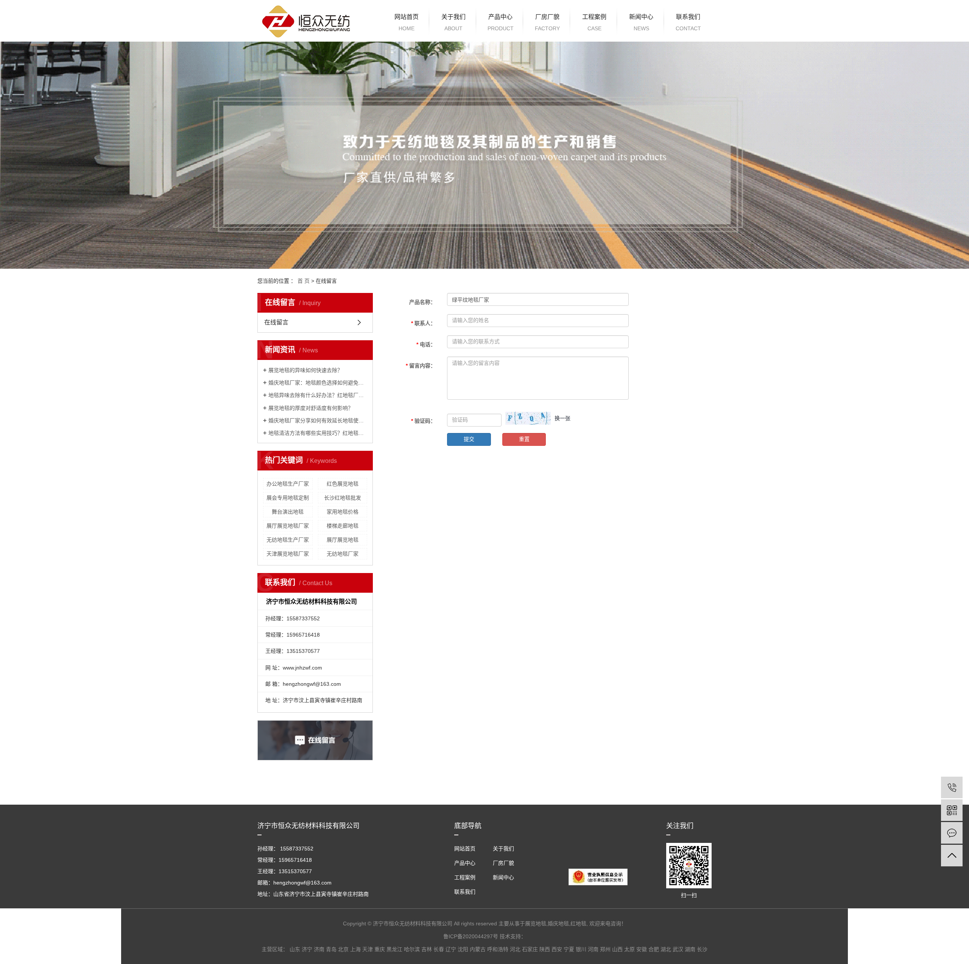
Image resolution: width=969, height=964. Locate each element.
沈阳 (463, 949)
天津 (367, 949)
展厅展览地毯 (342, 540)
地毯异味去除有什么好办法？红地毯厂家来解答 (317, 395)
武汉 (678, 949)
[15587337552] (952, 787)
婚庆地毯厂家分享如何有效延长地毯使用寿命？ (317, 420)
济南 (319, 949)
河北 (515, 949)
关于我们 (453, 22)
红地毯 (578, 923)
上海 (355, 949)
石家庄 (530, 949)
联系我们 (688, 22)
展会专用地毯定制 (287, 498)
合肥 (653, 949)
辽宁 (451, 949)
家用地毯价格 (342, 512)
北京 (343, 949)
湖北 (666, 949)
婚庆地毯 (558, 923)
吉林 (426, 949)
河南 (593, 949)
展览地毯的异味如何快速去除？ (305, 370)
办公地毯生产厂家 (287, 484)
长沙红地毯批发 (342, 498)
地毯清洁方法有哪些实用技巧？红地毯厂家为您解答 (317, 433)
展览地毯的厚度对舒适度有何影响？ (310, 408)
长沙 (702, 949)
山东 (295, 949)
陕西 (544, 949)
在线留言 (276, 322)
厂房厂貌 (547, 22)
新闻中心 (641, 22)
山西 (617, 949)
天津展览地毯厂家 (287, 554)
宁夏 (569, 949)
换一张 (562, 418)
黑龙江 (394, 949)
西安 (556, 949)
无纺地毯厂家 (342, 554)
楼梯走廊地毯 (342, 526)
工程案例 (594, 22)
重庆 (379, 949)
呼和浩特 (497, 949)
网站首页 (406, 22)
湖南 (690, 949)
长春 (438, 949)
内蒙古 (478, 949)
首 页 (304, 281)
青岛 (331, 949)
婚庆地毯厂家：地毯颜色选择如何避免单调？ (317, 383)
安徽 (641, 949)
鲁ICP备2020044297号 (470, 936)
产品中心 (501, 22)
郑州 (605, 949)
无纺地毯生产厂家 (287, 540)
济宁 (307, 949)
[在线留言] (952, 833)
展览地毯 (535, 923)
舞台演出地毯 (288, 512)
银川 (581, 949)
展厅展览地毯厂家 (287, 526)
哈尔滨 (412, 949)
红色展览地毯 (342, 484)
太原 (629, 949)
